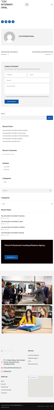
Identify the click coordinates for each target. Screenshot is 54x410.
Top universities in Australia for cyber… (12, 221)
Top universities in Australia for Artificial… (13, 227)
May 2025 (6, 169)
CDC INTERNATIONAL (26, 36)
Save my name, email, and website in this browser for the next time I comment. (27, 96)
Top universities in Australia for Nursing (42, 52)
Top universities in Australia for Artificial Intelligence (15, 136)
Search (3, 113)
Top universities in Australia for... (9, 52)
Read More (4, 54)
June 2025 (6, 167)
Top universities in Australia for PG (11, 141)
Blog (5, 182)
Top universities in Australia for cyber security (14, 133)
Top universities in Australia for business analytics (15, 130)
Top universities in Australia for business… (13, 216)
